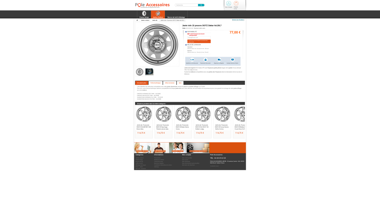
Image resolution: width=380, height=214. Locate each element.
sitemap (156, 167)
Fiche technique (156, 83)
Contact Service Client (232, 63)
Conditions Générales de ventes (163, 165)
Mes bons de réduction (188, 165)
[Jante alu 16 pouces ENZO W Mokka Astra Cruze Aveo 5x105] (242, 114)
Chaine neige (139, 159)
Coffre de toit (139, 163)
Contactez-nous (158, 161)
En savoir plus (141, 83)
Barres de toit (139, 161)
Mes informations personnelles (190, 163)
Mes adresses (186, 161)
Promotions (157, 158)
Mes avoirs (185, 159)
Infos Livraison (169, 83)
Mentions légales (159, 163)
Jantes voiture (139, 158)
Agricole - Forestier (141, 168)
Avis (180, 83)
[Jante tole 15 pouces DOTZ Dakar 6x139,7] (139, 71)
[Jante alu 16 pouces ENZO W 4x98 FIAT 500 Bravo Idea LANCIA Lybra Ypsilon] (144, 114)
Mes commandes (187, 158)
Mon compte (186, 155)
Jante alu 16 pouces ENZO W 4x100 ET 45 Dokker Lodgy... (202, 127)
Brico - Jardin (139, 167)
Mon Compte (228, 7)
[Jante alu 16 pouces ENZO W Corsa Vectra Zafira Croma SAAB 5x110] (222, 114)
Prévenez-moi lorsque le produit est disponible (197, 41)
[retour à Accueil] (137, 20)
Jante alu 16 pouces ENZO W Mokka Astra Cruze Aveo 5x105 (241, 127)
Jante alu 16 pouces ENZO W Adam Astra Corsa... (182, 127)
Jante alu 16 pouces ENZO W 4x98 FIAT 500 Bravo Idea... (144, 127)
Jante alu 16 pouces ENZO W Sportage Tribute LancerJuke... (162, 127)
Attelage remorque (141, 165)
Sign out (228, 3)
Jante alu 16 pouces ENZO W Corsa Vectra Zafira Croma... (221, 127)
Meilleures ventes (159, 159)
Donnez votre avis (199, 28)
